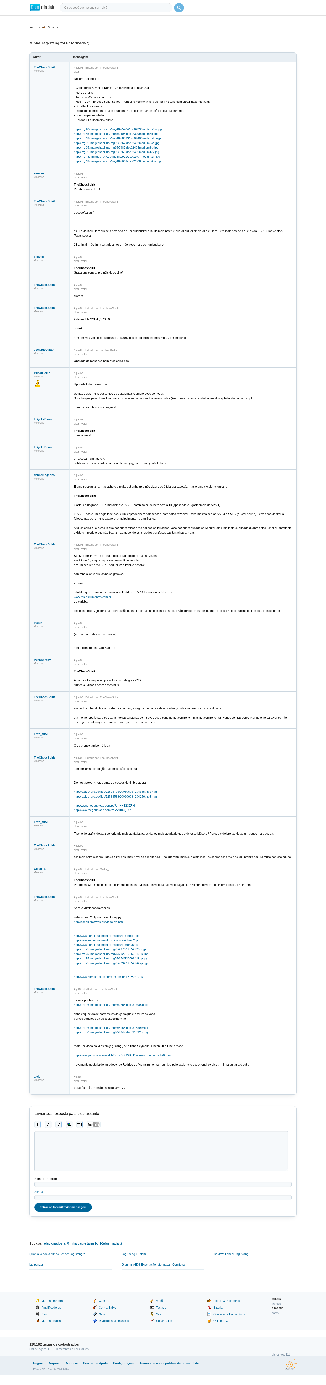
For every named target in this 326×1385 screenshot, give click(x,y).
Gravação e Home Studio (229, 1314)
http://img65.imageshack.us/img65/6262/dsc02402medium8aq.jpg (116, 143)
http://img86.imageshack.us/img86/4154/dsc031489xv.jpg (111, 1027)
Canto (45, 1314)
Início (32, 27)
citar (76, 71)
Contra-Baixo (107, 1307)
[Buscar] (179, 7)
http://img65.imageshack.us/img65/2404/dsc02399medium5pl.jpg (116, 133)
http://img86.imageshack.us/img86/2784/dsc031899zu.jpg (111, 1005)
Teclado (161, 1307)
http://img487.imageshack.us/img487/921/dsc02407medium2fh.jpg (117, 156)
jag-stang (115, 1046)
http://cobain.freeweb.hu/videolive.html (99, 922)
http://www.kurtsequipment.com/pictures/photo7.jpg (107, 936)
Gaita (102, 1314)
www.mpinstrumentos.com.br (92, 597)
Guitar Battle (164, 1321)
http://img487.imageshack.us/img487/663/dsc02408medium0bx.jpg (117, 161)
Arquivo (54, 1363)
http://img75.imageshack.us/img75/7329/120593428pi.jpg (111, 954)
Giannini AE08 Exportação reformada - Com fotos (153, 1264)
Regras (38, 1363)
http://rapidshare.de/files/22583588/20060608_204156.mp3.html (116, 796)
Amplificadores (51, 1307)
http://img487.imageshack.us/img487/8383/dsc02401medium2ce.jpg (118, 138)
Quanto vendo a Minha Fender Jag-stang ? (57, 1254)
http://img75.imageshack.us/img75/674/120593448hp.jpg (111, 958)
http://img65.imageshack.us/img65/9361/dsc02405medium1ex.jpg (116, 152)
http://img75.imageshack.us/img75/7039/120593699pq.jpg (111, 963)
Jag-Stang (105, 648)
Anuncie (72, 1363)
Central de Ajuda (95, 1363)
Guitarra (53, 27)
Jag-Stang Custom (134, 1254)
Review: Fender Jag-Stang (231, 1254)
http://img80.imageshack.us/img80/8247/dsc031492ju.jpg (111, 1032)
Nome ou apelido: (46, 1178)
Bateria (218, 1307)
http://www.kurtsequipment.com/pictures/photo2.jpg (107, 940)
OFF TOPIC (220, 1321)
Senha (38, 1192)
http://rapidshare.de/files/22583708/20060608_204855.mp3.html (116, 791)
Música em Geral (52, 1301)
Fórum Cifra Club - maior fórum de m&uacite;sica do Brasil (41, 7)
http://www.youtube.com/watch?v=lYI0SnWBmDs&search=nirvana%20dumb (123, 1055)
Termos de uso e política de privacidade (169, 1363)
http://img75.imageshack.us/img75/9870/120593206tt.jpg (110, 949)
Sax (158, 1314)
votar (84, 177)
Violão (160, 1301)
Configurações (123, 1363)
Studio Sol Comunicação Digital (291, 1364)
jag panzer (36, 1264)
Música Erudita (51, 1321)
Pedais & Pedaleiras (226, 1301)
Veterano (39, 70)
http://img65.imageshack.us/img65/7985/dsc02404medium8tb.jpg (116, 147)
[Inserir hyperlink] (69, 1124)
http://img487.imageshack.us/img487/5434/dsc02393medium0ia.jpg (118, 129)
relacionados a (82, 1243)
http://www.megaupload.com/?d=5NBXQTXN (103, 810)
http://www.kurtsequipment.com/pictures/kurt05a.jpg (107, 945)
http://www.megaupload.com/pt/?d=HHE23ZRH (104, 805)
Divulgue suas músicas (114, 1321)
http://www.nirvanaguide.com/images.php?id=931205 (108, 977)
